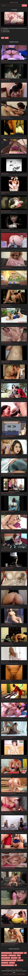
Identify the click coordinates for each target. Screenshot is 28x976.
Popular (12, 969)
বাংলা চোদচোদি (20, 960)
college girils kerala (18, 952)
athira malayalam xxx (7, 952)
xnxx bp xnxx (5, 962)
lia (15, 965)
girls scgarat (14, 957)
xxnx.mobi (5, 974)
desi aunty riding (6, 957)
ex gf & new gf (12, 955)
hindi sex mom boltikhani (8, 965)
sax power (12, 962)
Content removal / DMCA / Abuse (17, 974)
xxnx (14, 2)
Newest (8, 969)
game (6, 37)
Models (20, 969)
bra (19, 957)
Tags (16, 969)
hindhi (18, 955)
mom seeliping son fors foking (9, 960)
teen (3, 37)
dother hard (4, 955)
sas (25, 952)
